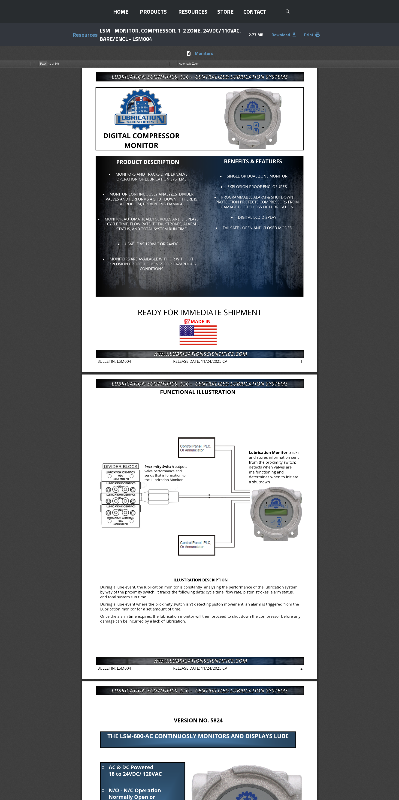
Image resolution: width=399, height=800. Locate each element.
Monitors (204, 53)
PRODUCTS (153, 11)
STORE (225, 11)
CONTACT (254, 11)
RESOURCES (192, 11)
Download (284, 35)
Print (312, 35)
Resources (85, 34)
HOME (120, 11)
